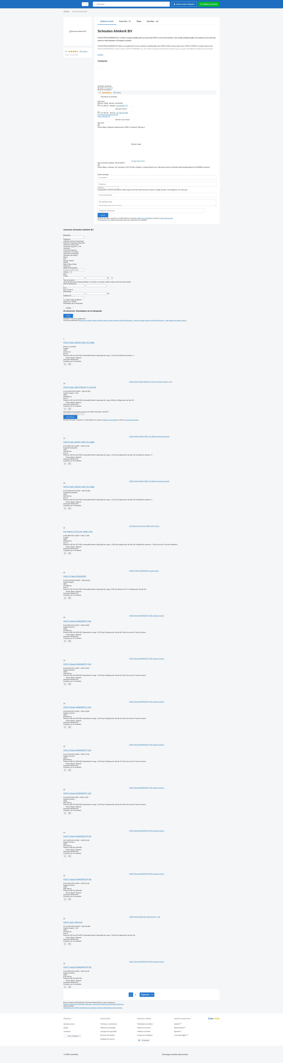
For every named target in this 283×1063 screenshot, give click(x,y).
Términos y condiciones (108, 1024)
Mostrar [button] (113, 106)
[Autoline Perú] (71, 4)
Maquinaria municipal (109, 1004)
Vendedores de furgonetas (113, 1008)
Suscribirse (70, 417)
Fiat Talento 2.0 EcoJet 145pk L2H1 (78, 532)
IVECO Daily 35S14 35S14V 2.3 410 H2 (79, 387)
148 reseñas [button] (83, 51)
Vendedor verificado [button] (105, 86)
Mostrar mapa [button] (136, 144)
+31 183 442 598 (122, 113)
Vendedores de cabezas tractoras (92, 1008)
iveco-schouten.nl (104, 116)
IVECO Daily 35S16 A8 (72, 922)
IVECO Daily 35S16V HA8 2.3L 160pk (78, 343)
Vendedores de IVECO (71, 1008)
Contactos (67, 1031)
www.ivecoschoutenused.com (108, 115)
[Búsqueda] (95, 4)
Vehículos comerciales (93, 1004)
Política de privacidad (107, 1028)
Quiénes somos (69, 1024)
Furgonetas (81, 1004)
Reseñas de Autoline (107, 1035)
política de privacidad (144, 218)
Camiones (120, 1004)
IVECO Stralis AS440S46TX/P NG (77, 836)
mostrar (68, 308)
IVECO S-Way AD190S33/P (74, 576)
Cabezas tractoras (70, 1004)
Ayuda (66, 1028)
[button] (109, 97)
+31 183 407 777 (122, 106)
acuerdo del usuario (166, 218)
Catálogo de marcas (107, 1039)
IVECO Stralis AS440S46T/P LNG (77, 621)
